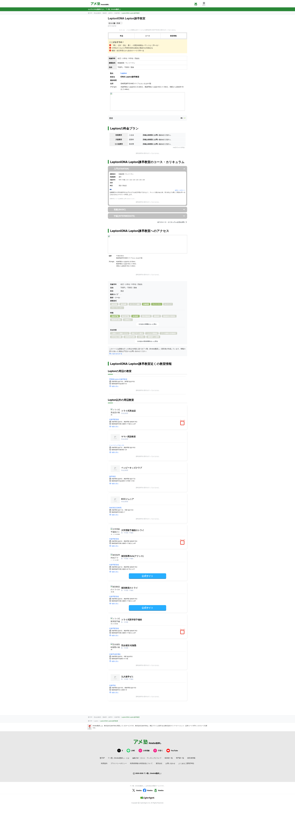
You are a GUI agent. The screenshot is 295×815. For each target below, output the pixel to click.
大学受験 (146, 750)
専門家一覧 (180, 758)
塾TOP (90, 13)
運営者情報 (191, 758)
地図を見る (115, 386)
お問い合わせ (170, 763)
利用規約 (104, 763)
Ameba (139, 790)
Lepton (124, 73)
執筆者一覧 (169, 758)
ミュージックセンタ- (116, 445)
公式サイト (147, 575)
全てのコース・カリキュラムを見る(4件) (171, 222)
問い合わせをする (115, 353)
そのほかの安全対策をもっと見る (147, 341)
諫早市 (110, 13)
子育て (160, 750)
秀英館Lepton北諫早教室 (118, 379)
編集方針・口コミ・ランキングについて (146, 758)
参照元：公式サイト (180, 190)
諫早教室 (112, 476)
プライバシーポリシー (119, 763)
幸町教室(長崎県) (115, 507)
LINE (133, 750)
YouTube (174, 750)
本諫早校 (112, 685)
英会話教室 (97, 13)
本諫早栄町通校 (115, 654)
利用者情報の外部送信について (141, 763)
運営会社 (159, 763)
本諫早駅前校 (114, 419)
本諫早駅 (117, 13)
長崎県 (105, 13)
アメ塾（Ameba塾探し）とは (118, 758)
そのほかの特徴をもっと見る (147, 324)
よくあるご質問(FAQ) (186, 763)
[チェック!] (183, 423)
